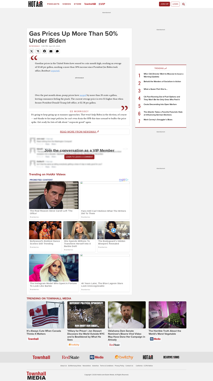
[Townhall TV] (90, 4)
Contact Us (129, 366)
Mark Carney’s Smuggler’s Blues (158, 119)
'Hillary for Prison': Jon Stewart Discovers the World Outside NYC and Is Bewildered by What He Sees (86, 335)
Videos (66, 4)
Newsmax (35, 46)
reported (55, 70)
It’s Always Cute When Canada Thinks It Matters (44, 332)
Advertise (95, 366)
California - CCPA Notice (144, 366)
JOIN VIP (164, 4)
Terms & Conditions (106, 366)
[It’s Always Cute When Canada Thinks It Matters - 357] (45, 314)
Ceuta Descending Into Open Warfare (160, 104)
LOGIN (175, 4)
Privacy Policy (119, 366)
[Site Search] (183, 4)
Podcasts (53, 4)
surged (83, 95)
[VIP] (102, 4)
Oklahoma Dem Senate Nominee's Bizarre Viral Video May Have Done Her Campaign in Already (126, 335)
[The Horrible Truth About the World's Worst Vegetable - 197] (167, 314)
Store (77, 4)
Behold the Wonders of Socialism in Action (162, 81)
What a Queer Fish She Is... (156, 89)
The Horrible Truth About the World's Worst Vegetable (165, 332)
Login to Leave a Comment (79, 157)
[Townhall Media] (36, 376)
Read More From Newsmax (78, 131)
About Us (63, 366)
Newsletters (87, 366)
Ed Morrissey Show (74, 366)
